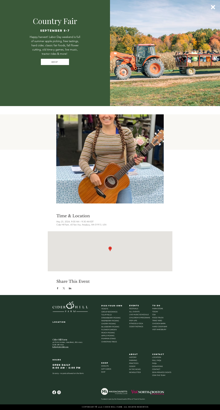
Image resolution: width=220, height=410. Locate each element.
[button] (213, 7)
